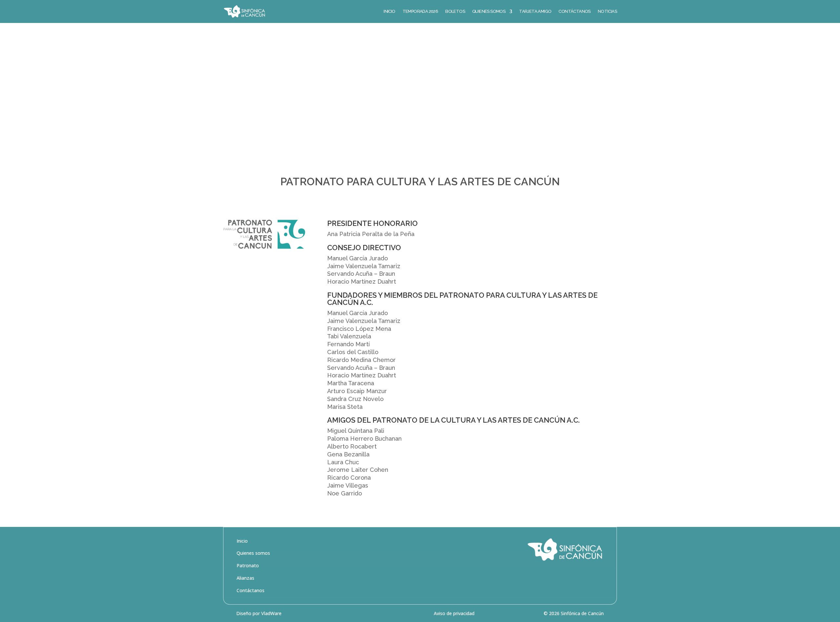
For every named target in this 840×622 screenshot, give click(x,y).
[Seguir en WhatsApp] (597, 577)
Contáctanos (250, 590)
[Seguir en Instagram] (584, 577)
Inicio (242, 541)
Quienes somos (253, 553)
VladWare (271, 613)
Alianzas (245, 578)
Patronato (248, 565)
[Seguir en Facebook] (570, 577)
